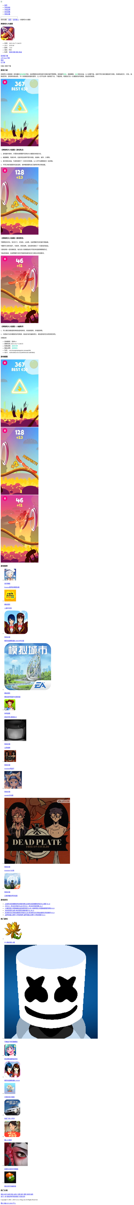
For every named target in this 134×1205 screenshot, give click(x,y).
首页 (5, 5)
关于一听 (4, 1196)
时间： (6, 43)
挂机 (31, 1194)
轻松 (17, 52)
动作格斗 (16, 19)
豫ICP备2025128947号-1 (8, 1203)
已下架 (3, 62)
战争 (15, 1194)
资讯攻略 (7, 12)
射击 (12, 1194)
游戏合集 (7, 14)
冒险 (21, 74)
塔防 (25, 1194)
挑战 (20, 52)
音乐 (76, 74)
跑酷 (24, 74)
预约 (2, 60)
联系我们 (16, 1196)
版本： (6, 47)
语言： (6, 50)
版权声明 (10, 1196)
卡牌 (18, 1194)
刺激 (14, 52)
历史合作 (22, 1196)
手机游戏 (7, 7)
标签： (6, 52)
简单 (10, 52)
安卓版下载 (4, 56)
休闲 (9, 1194)
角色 (2, 1194)
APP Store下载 (5, 58)
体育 (28, 1194)
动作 (5, 1194)
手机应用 (7, 9)
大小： (6, 45)
